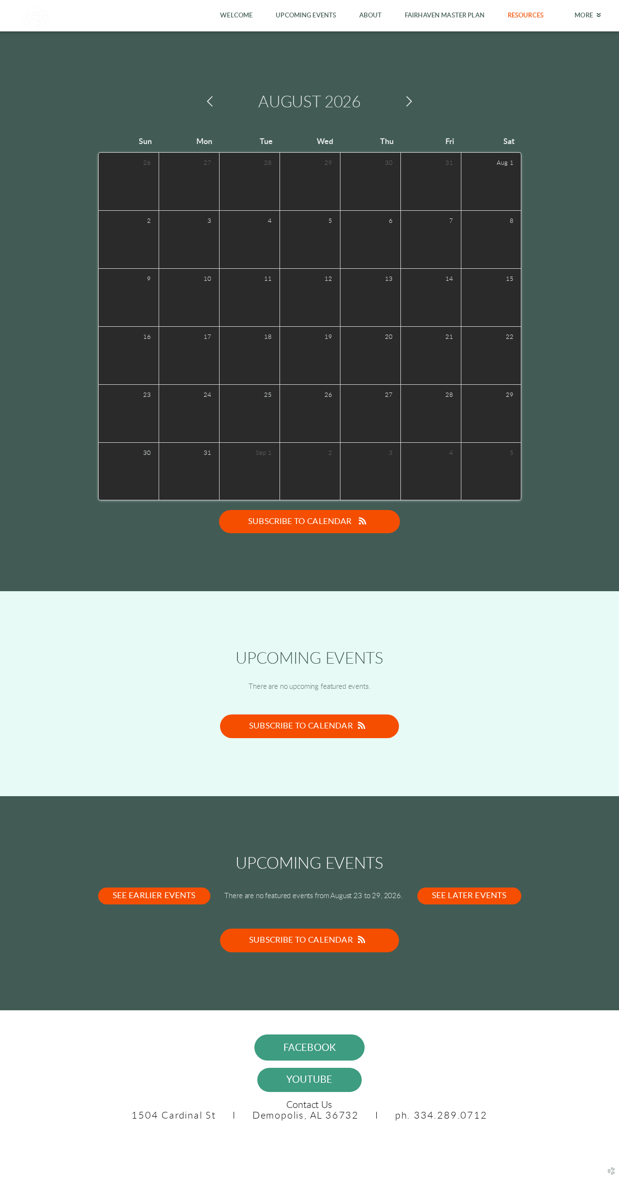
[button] (309, 1047)
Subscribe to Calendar (301, 521)
